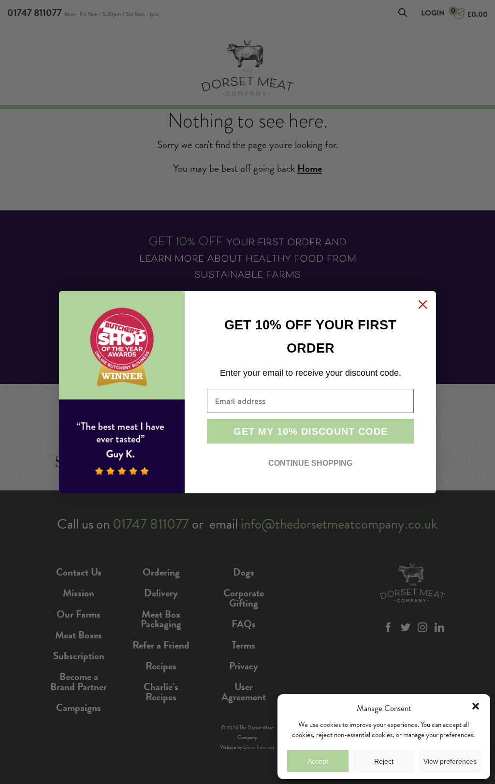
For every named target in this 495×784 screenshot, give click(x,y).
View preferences (450, 761)
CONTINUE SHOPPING (310, 463)
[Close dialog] (422, 304)
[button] (475, 706)
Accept (317, 761)
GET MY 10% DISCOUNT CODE (310, 431)
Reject (383, 761)
